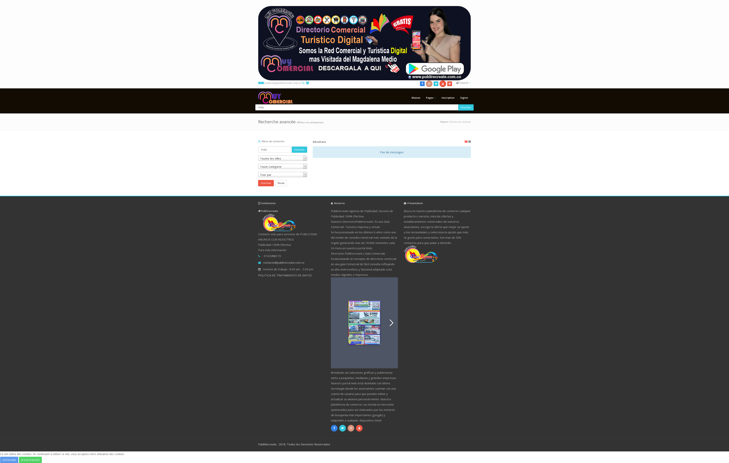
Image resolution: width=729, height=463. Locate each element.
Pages (429, 97)
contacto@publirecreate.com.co (282, 82)
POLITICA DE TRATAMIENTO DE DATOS (285, 275)
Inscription (448, 97)
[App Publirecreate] (364, 43)
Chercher (466, 107)
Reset (281, 183)
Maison (416, 97)
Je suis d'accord (30, 459)
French (464, 83)
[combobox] (282, 158)
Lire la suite (9, 459)
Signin (464, 97)
